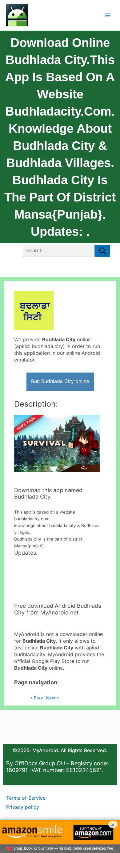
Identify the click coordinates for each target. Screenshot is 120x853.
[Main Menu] (108, 15)
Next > (52, 697)
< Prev (36, 697)
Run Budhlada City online (60, 381)
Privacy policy (22, 807)
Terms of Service (26, 798)
